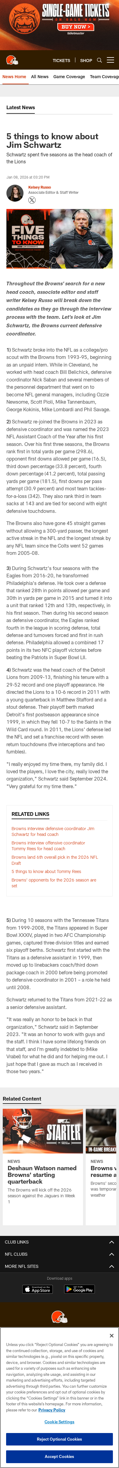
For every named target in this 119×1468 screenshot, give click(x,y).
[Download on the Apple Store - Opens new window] (37, 1290)
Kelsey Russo (39, 187)
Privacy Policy (51, 1409)
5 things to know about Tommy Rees (46, 871)
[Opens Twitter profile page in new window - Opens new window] (32, 200)
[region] (59, 1397)
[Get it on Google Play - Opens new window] (79, 1292)
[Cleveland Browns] (59, 1317)
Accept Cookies (59, 1456)
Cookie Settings (59, 1421)
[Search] (99, 60)
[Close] (111, 1335)
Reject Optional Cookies (59, 1439)
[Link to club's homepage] (12, 57)
